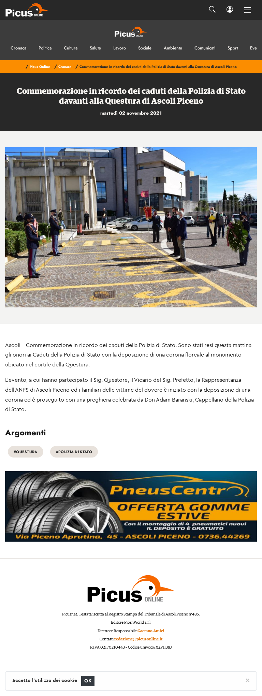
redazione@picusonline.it (138, 639)
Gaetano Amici (150, 631)
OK (87, 681)
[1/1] (131, 227)
